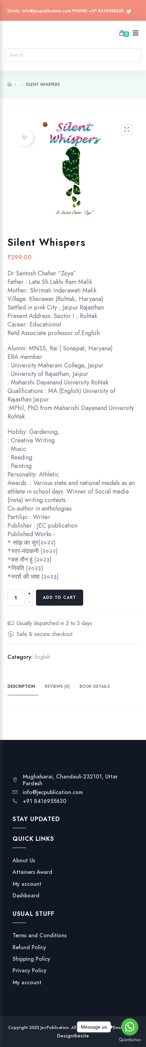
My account (27, 884)
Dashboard (26, 895)
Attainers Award (32, 872)
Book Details (94, 686)
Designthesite (73, 1035)
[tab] (25, 686)
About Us (24, 860)
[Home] (9, 84)
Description (21, 686)
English (42, 657)
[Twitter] (128, 12)
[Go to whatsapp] (129, 1026)
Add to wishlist (24, 137)
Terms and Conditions (40, 935)
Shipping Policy (31, 959)
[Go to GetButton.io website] (130, 1040)
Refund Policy (29, 947)
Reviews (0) (57, 686)
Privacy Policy (30, 970)
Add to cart (59, 597)
